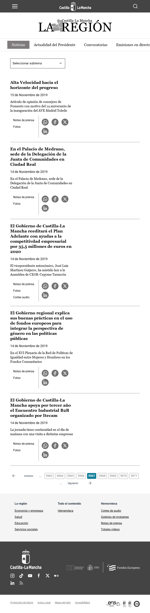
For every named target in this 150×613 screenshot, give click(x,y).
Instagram (12, 576)
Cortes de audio (111, 510)
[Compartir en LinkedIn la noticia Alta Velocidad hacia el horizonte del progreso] (45, 131)
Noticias (18, 45)
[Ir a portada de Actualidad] (75, 27)
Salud (18, 517)
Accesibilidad (82, 602)
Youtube (30, 576)
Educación (21, 523)
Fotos (16, 126)
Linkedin (12, 583)
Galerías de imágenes (115, 517)
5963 (49, 476)
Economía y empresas (29, 510)
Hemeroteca (65, 510)
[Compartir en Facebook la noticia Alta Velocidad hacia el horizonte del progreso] (55, 122)
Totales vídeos (110, 529)
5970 (123, 476)
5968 (102, 476)
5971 (134, 476)
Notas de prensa (23, 120)
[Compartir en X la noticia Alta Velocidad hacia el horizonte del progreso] (64, 122)
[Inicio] (38, 559)
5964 (60, 476)
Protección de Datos (21, 602)
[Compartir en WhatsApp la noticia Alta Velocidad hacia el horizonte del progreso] (45, 122)
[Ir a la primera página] (17, 476)
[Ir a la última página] (87, 483)
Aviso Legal (44, 602)
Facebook (38, 576)
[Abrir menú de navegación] (14, 6)
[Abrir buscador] (135, 6)
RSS (21, 583)
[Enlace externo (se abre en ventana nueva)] (123, 604)
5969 (113, 476)
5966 (81, 476)
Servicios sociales (26, 529)
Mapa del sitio (63, 602)
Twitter (47, 576)
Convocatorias (95, 45)
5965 (70, 476)
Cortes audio (21, 297)
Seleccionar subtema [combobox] (27, 63)
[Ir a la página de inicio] (75, 6)
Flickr (56, 576)
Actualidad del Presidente (54, 45)
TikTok (21, 576)
